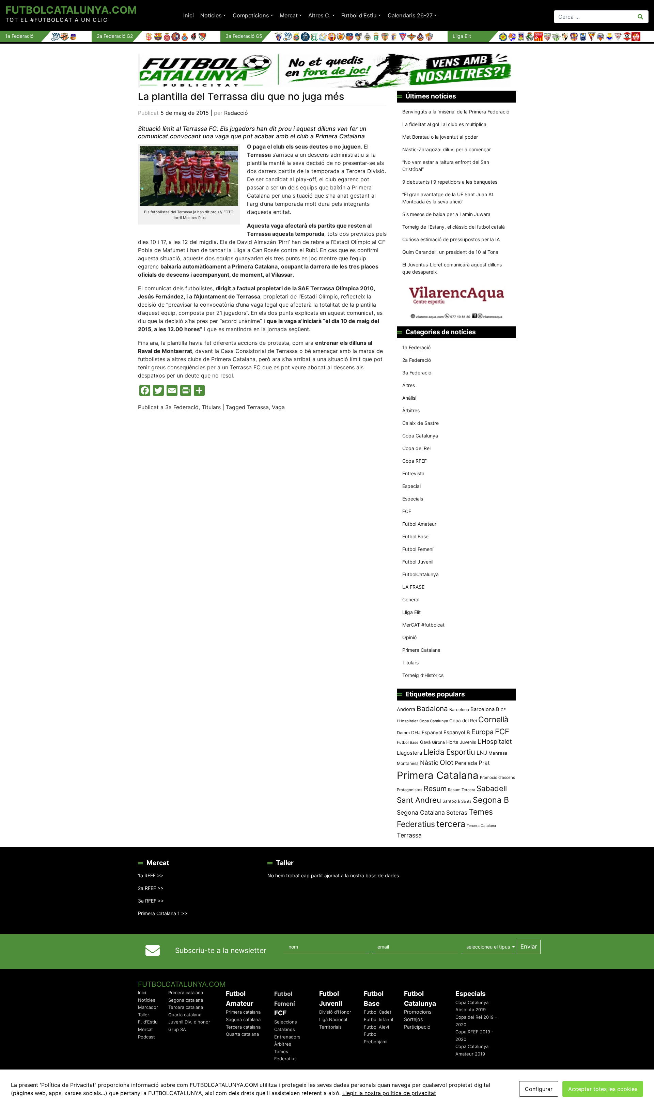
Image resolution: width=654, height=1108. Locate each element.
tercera (450, 824)
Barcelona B (484, 709)
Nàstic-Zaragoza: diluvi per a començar (446, 149)
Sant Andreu (419, 800)
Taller (143, 1014)
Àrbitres (411, 410)
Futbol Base (415, 536)
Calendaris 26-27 (410, 15)
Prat (484, 762)
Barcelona (459, 709)
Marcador (148, 1007)
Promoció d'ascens (497, 777)
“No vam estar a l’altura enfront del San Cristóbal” (445, 165)
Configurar (538, 1089)
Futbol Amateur (419, 524)
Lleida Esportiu (449, 752)
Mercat (289, 15)
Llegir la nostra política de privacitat (389, 1093)
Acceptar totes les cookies (602, 1089)
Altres (408, 385)
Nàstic (429, 762)
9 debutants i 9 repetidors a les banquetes (449, 182)
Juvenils (468, 742)
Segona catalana (185, 1000)
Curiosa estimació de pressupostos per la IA (451, 239)
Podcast (146, 1037)
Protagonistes (409, 789)
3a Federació (182, 407)
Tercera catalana (185, 1007)
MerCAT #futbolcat (423, 625)
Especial (411, 486)
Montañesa (408, 763)
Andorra (406, 709)
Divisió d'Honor (335, 1012)
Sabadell (492, 788)
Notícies (211, 15)
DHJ (415, 732)
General (410, 599)
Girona (438, 742)
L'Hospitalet (495, 741)
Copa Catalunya (420, 435)
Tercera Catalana (481, 826)
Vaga (278, 407)
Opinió (409, 637)
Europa (482, 732)
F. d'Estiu (148, 1022)
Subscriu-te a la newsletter (220, 950)
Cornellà (493, 719)
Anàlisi (409, 398)
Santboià (451, 801)
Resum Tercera (461, 789)
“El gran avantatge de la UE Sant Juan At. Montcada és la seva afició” (448, 197)
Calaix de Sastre (420, 423)
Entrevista (413, 473)
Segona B (491, 800)
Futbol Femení (417, 549)
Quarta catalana (184, 1014)
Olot (446, 762)
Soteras (456, 812)
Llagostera (409, 753)
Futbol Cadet (377, 1012)
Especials (412, 499)
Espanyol (432, 732)
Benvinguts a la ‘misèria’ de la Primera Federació (455, 111)
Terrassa (258, 407)
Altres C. (319, 15)
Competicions (251, 15)
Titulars (211, 407)
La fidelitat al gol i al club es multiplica (444, 124)
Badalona (432, 708)
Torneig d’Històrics (422, 675)
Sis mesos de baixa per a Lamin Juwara (446, 214)
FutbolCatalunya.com (71, 10)
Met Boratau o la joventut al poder (440, 137)
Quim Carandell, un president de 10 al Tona (450, 252)
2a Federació (416, 360)
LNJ (482, 752)
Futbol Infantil (378, 1019)
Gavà (425, 742)
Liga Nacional (333, 1019)
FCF (406, 511)
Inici (188, 15)
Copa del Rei (416, 448)
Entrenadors (287, 1037)
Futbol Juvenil (417, 562)
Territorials (330, 1027)
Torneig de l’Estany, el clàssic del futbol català (453, 227)
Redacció (236, 112)
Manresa (498, 753)
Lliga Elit (411, 612)
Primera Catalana (421, 650)
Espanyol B (456, 732)
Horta (452, 742)
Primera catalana (185, 992)
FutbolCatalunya (420, 574)
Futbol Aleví (376, 1027)
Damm (403, 732)
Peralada (466, 763)
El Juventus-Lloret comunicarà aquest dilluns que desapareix (452, 268)
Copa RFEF (414, 461)
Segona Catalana (421, 812)
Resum (435, 788)
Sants (466, 801)
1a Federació (416, 347)
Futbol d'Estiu (359, 15)
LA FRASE (413, 587)
